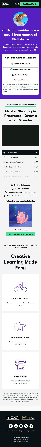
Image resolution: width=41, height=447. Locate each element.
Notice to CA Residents (21, 439)
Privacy (26, 431)
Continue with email (20, 80)
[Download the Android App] (28, 418)
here (28, 401)
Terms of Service (27, 84)
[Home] (5, 4)
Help (20, 431)
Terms (32, 431)
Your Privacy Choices (18, 437)
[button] (29, 4)
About (8, 431)
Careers (14, 431)
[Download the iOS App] (13, 418)
